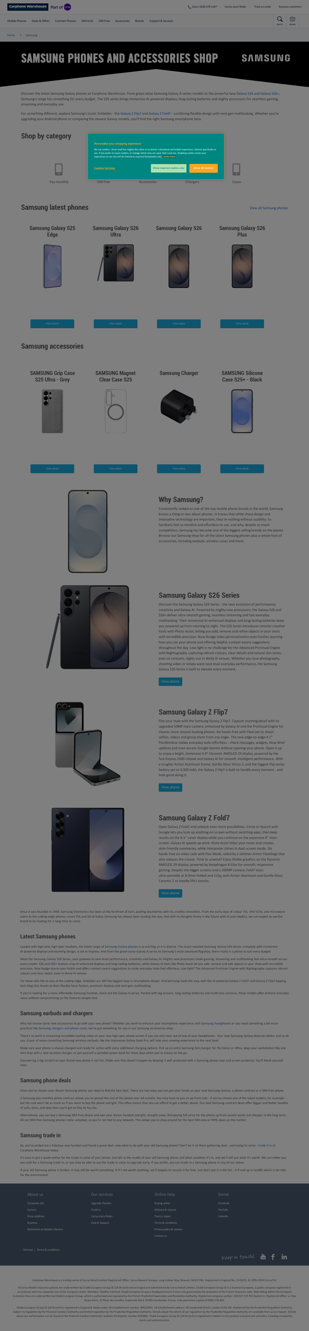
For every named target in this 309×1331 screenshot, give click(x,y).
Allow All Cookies (203, 168)
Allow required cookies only (168, 168)
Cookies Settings (104, 168)
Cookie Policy (169, 156)
